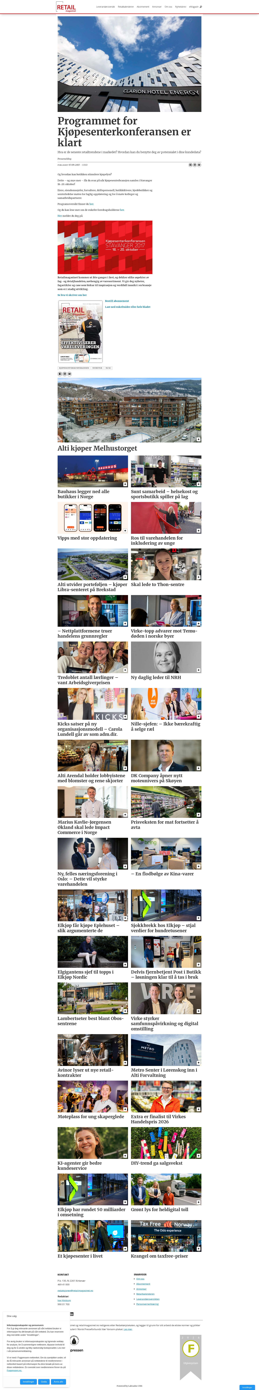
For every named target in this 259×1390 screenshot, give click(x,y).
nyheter (97, 368)
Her (60, 215)
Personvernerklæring (147, 1304)
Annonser (157, 6)
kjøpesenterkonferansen (74, 368)
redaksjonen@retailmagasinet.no (75, 1290)
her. (91, 204)
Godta (44, 1382)
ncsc (108, 368)
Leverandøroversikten (147, 1299)
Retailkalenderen (126, 6)
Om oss (168, 6)
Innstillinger (247, 1387)
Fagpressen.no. (14, 1370)
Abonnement (143, 6)
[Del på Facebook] (190, 165)
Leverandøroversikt (105, 6)
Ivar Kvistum (64, 1300)
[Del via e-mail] (199, 165)
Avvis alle (58, 1382)
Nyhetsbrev (180, 6)
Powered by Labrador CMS (129, 1386)
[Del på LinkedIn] (195, 165)
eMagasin (194, 6)
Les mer (128, 1329)
